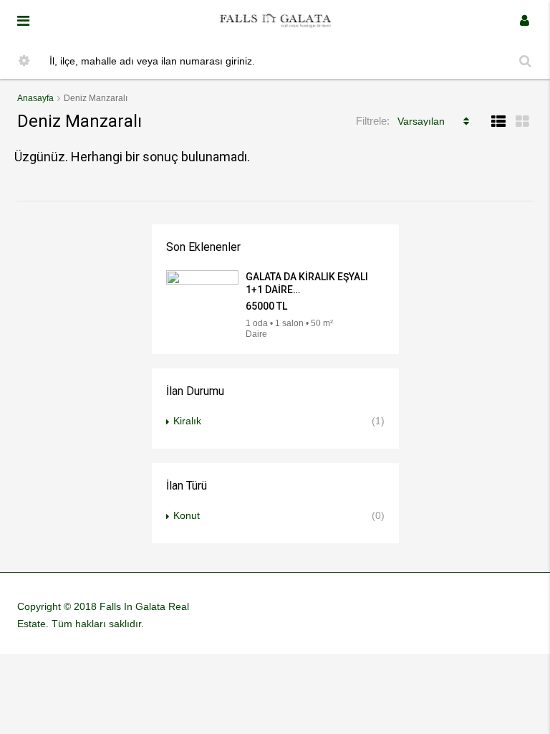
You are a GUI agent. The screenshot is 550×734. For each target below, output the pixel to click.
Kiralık (187, 420)
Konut (186, 515)
